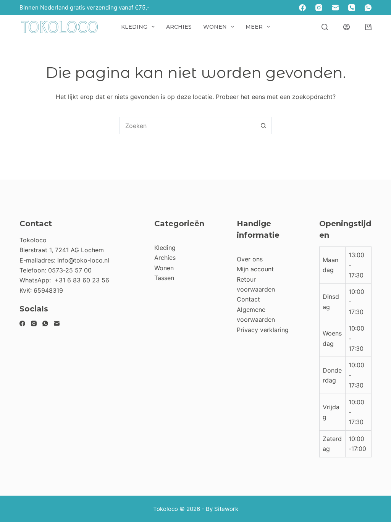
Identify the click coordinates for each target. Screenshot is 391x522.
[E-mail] (335, 7)
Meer (254, 26)
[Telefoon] (351, 7)
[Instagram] (318, 7)
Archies (179, 26)
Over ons (250, 259)
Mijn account (255, 269)
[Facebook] (302, 7)
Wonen (215, 26)
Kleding (134, 26)
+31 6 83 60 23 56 (82, 280)
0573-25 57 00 (70, 270)
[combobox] (187, 125)
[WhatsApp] (368, 7)
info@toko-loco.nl (83, 260)
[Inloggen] (346, 27)
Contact (248, 299)
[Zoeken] (325, 27)
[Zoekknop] (263, 125)
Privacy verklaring (263, 330)
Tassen (164, 278)
